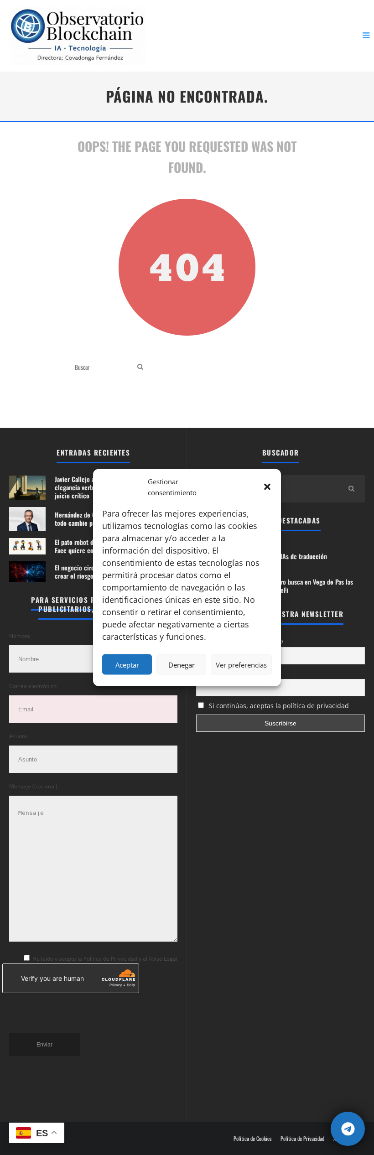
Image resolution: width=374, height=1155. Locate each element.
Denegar (181, 664)
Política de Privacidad (302, 1138)
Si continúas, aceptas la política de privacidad (278, 705)
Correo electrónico (33, 686)
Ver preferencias (241, 664)
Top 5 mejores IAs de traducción (284, 556)
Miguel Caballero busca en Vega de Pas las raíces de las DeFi (297, 586)
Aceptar (127, 664)
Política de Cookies (252, 1138)
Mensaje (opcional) (33, 786)
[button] (267, 487)
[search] (140, 367)
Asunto (18, 736)
